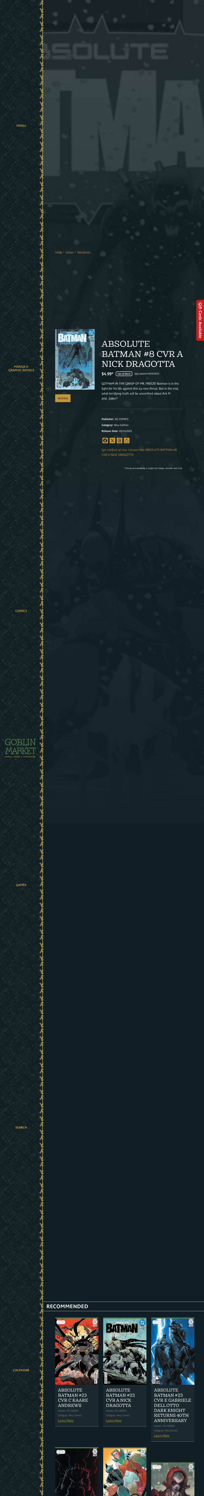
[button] (21, 126)
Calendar (21, 1370)
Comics (21, 611)
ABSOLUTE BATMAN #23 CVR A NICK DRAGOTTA (120, 1397)
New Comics (83, 252)
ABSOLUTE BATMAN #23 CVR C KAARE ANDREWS (73, 1397)
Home (58, 252)
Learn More (66, 1420)
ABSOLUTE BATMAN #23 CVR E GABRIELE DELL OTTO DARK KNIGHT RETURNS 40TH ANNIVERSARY (172, 1405)
